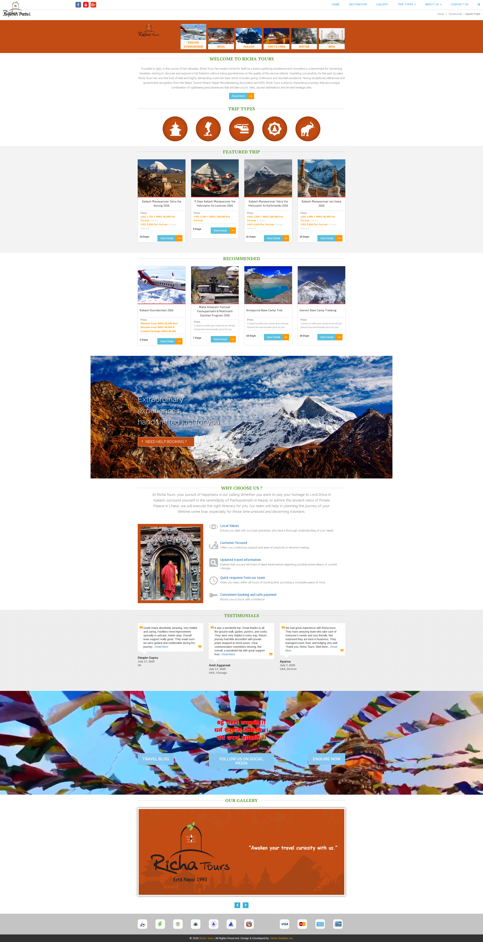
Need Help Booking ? (166, 441)
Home (336, 4)
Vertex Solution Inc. (281, 938)
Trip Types (406, 4)
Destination (358, 4)
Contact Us (459, 4)
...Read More (160, 646)
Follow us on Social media (241, 761)
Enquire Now (327, 759)
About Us (432, 4)
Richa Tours (206, 938)
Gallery (382, 4)
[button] (479, 5)
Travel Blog (155, 759)
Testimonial (455, 13)
